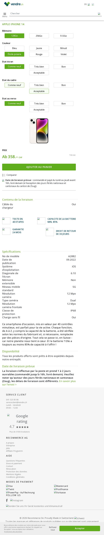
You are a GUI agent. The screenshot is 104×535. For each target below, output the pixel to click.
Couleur (6, 43)
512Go (63, 35)
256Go (39, 35)
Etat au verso (9, 98)
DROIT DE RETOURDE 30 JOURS (66, 232)
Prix (4, 150)
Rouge (39, 54)
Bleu (14, 48)
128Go (14, 35)
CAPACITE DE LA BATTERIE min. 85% (62, 220)
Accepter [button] (80, 528)
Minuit (63, 48)
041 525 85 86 (12, 399)
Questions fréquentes (15, 460)
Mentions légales (13, 474)
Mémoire (7, 30)
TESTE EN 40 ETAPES (18, 220)
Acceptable (39, 72)
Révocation (11, 469)
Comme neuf (14, 66)
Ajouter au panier (39, 167)
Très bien (39, 66)
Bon (63, 66)
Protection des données (16, 471)
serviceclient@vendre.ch (16, 402)
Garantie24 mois (18, 231)
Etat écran (7, 61)
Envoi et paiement (14, 463)
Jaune (39, 48)
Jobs (8, 448)
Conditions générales (15, 477)
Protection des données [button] (13, 532)
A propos (10, 442)
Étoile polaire (14, 54)
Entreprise (10, 445)
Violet (63, 54)
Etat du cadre (9, 80)
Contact (9, 466)
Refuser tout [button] (53, 528)
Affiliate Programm (14, 451)
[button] (87, 4)
